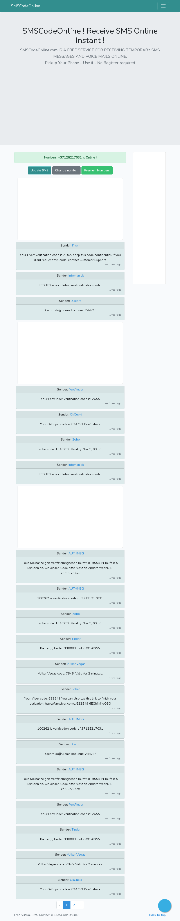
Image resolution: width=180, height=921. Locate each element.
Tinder (76, 639)
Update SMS (40, 170)
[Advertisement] (90, 100)
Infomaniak (76, 275)
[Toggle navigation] (163, 6)
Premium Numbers (97, 170)
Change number (66, 170)
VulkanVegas (76, 664)
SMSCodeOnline (25, 6)
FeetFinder (76, 389)
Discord (76, 301)
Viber (76, 689)
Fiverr (76, 245)
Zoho (76, 439)
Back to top (157, 915)
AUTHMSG (76, 553)
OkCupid (76, 414)
